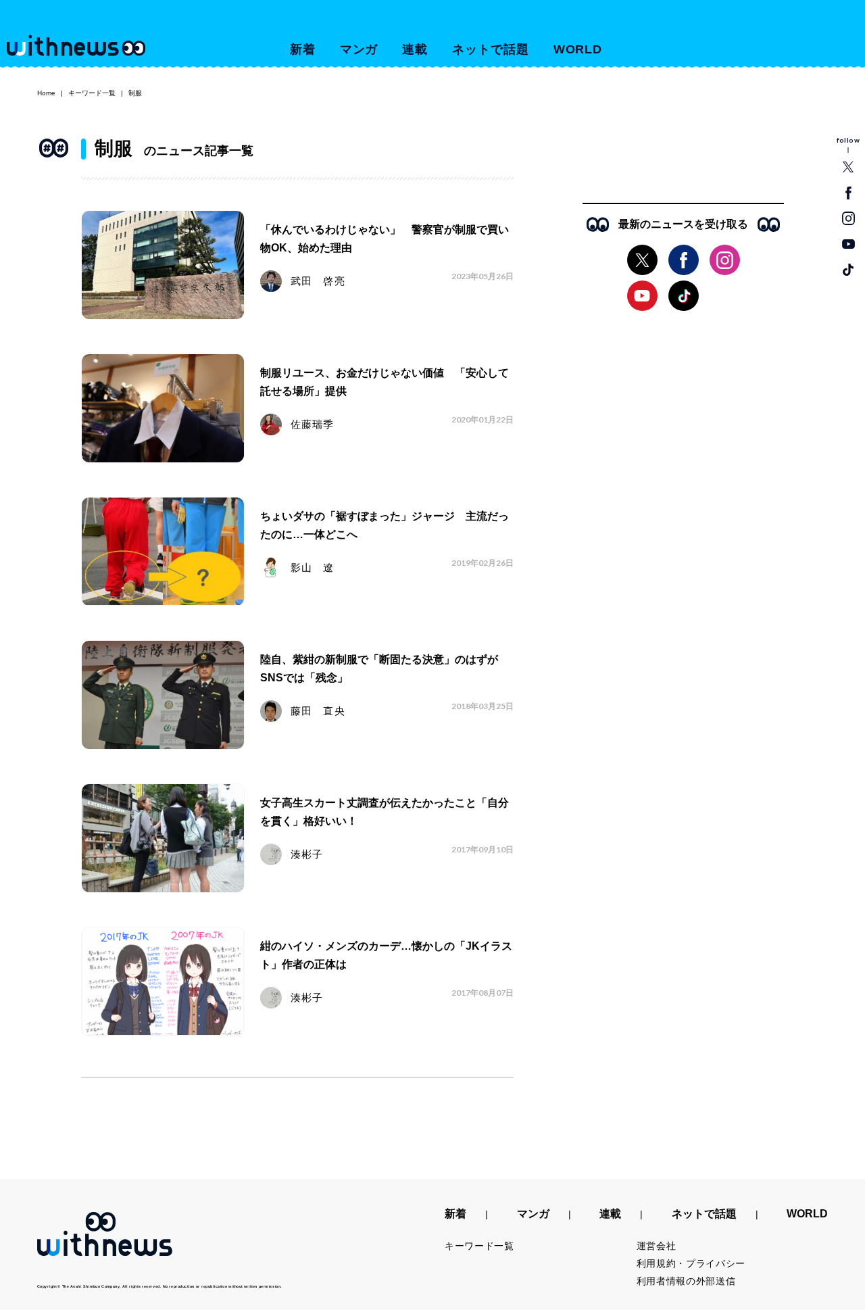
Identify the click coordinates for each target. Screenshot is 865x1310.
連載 (415, 49)
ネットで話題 (490, 49)
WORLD (578, 49)
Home (46, 93)
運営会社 (656, 1245)
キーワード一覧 (92, 93)
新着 (303, 49)
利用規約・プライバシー (691, 1263)
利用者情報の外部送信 (686, 1281)
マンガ (359, 49)
